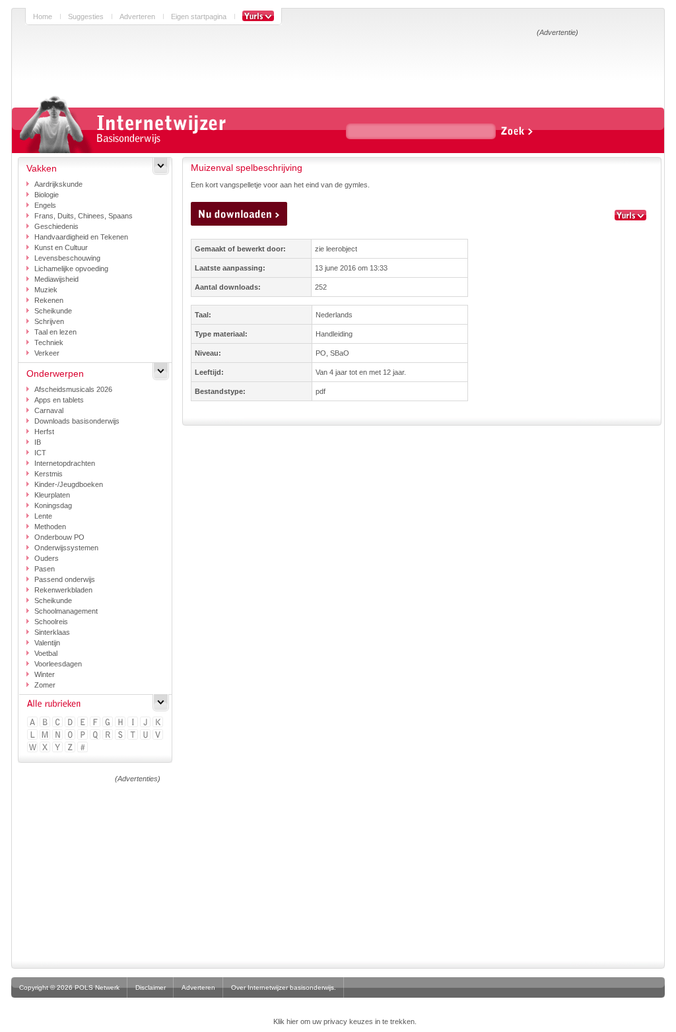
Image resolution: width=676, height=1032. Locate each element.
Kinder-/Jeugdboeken (68, 484)
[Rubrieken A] (33, 723)
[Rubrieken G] (108, 723)
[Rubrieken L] (33, 735)
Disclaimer (150, 987)
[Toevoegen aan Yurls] (258, 16)
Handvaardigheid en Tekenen (81, 237)
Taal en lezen (55, 332)
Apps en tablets (59, 400)
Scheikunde (53, 311)
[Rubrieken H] (121, 723)
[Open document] (239, 214)
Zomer (44, 685)
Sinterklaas (52, 632)
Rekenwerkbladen (63, 590)
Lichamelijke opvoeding (71, 269)
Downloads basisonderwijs (76, 421)
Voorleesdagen (58, 664)
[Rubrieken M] (46, 735)
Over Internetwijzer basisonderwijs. (283, 987)
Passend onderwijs (64, 579)
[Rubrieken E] (83, 723)
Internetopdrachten (64, 463)
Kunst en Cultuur (61, 247)
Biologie (46, 195)
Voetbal (45, 653)
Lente (43, 516)
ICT (40, 453)
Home (42, 16)
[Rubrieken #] (83, 748)
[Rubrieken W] (33, 748)
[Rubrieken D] (71, 723)
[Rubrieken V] (158, 735)
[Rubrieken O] (71, 735)
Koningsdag (53, 505)
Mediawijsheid (56, 279)
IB (37, 442)
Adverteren (137, 16)
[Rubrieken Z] (71, 748)
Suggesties (86, 16)
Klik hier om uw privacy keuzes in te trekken (344, 1021)
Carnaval (48, 410)
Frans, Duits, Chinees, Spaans (83, 216)
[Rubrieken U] (146, 735)
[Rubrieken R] (108, 735)
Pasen (44, 569)
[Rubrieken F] (96, 723)
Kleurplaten (52, 495)
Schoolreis (51, 622)
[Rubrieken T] (133, 735)
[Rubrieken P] (83, 735)
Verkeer (46, 353)
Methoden (50, 527)
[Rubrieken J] (146, 723)
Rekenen (48, 300)
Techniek (48, 342)
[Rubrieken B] (46, 723)
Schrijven (49, 321)
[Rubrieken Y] (58, 748)
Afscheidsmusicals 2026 (73, 389)
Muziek (45, 290)
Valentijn (47, 643)
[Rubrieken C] (58, 723)
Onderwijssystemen (66, 548)
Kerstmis (48, 474)
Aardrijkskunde (58, 184)
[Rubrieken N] (58, 735)
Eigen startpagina (198, 16)
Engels (45, 205)
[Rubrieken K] (158, 723)
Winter (44, 674)
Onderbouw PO (59, 537)
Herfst (44, 431)
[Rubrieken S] (121, 735)
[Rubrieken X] (46, 748)
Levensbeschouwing (67, 258)
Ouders (46, 558)
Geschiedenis (56, 226)
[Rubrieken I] (133, 723)
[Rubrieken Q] (96, 735)
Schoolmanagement (66, 611)
